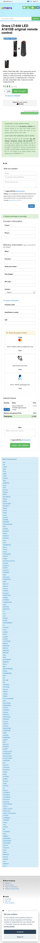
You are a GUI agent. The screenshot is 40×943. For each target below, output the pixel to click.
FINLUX (5, 556)
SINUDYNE (6, 760)
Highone (5, 586)
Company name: (10, 305)
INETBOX (6, 607)
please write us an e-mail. (15, 200)
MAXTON (6, 650)
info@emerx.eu (9, 1)
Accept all (20, 932)
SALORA (5, 735)
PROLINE (6, 719)
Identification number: (12, 312)
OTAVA (5, 696)
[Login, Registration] (28, 7)
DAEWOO (6, 522)
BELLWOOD (6, 497)
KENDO (5, 618)
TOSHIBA (6, 820)
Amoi (4, 485)
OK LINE (5, 680)
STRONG (6, 776)
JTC (4, 613)
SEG (4, 742)
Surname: (8, 259)
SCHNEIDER (7, 753)
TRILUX (5, 827)
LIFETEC (6, 627)
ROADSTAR (6, 730)
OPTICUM (6, 687)
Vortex (5, 852)
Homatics (6, 593)
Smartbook (6, 767)
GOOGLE (6, 565)
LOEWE (5, 632)
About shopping (9, 903)
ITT (4, 611)
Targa (4, 783)
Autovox (5, 490)
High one (5, 584)
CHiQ (4, 604)
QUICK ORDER (13, 95)
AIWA (4, 474)
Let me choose (9, 926)
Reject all (20, 937)
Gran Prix (6, 570)
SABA (5, 733)
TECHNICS (6, 792)
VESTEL (5, 845)
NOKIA (5, 671)
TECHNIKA (6, 795)
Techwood (6, 802)
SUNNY (5, 779)
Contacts (7, 883)
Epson (5, 547)
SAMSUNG (6, 737)
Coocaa (5, 517)
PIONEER (6, 710)
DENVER (6, 531)
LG (4, 625)
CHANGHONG (7, 602)
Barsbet (5, 492)
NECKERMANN (8, 669)
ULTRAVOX (6, 831)
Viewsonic (6, 847)
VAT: (6, 320)
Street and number (11, 266)
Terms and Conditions (11, 887)
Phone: (7, 233)
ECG (4, 542)
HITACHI (5, 591)
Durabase (6, 538)
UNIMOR (5, 836)
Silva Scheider (7, 756)
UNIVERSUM (7, 841)
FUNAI (5, 558)
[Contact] (24, 7)
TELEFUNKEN (7, 804)
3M (4, 462)
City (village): (9, 274)
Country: (8, 289)
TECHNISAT (7, 797)
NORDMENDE (7, 673)
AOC (4, 487)
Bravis (5, 510)
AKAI (4, 476)
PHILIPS (5, 707)
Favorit (5, 549)
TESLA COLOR (7, 809)
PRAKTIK (6, 714)
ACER (5, 467)
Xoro (4, 861)
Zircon (5, 866)
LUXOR (5, 639)
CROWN (5, 519)
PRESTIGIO (6, 717)
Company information (11, 300)
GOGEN (5, 563)
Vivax (4, 850)
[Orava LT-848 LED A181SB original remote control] (20, 48)
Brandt (5, 508)
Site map (7, 901)
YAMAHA (6, 864)
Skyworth (6, 765)
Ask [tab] (6, 163)
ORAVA (5, 691)
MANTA (5, 643)
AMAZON (6, 483)
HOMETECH (7, 595)
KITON (5, 620)
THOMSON (6, 818)
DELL (4, 526)
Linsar (5, 630)
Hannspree (6, 577)
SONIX (5, 772)
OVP (4, 701)
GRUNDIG (6, 572)
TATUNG (5, 786)
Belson (5, 499)
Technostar (6, 799)
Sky (4, 763)
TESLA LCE (6, 811)
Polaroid (5, 712)
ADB (4, 469)
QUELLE (5, 726)
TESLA (5, 806)
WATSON (6, 854)
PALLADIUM (7, 703)
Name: (7, 251)
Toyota (5, 822)
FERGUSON (7, 554)
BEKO (5, 494)
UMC (4, 834)
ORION (5, 694)
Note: (20, 427)
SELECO (6, 744)
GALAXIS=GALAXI (9, 561)
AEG (4, 471)
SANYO (5, 740)
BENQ (5, 501)
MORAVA (6, 662)
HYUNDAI (6, 600)
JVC (4, 616)
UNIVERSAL (7, 838)
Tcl (4, 788)
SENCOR (6, 746)
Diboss (5, 533)
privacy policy (20, 191)
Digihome (6, 536)
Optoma (5, 689)
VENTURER (6, 843)
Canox (5, 515)
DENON (5, 529)
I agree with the (15, 191)
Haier (4, 575)
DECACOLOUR (7, 524)
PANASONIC (7, 705)
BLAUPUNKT (7, 503)
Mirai (4, 657)
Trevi (4, 825)
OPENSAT (6, 685)
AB (4, 464)
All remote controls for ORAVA (29, 113)
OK (4, 678)
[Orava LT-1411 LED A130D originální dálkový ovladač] (6, 64)
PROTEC (6, 724)
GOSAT (5, 568)
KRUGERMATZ (7, 623)
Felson (5, 552)
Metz (4, 655)
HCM (4, 581)
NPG (4, 675)
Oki (4, 682)
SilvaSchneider (7, 758)
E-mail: (7, 225)
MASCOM (6, 646)
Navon (5, 664)
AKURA (5, 478)
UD (4, 829)
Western (5, 857)
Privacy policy (9, 885)
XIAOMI (5, 859)
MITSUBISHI (7, 659)
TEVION (5, 815)
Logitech (5, 636)
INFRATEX (6, 609)
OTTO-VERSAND (8, 698)
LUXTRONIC (7, 641)
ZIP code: (8, 282)
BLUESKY (6, 506)
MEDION (5, 652)
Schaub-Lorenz (7, 751)
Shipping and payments (12, 889)
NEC (4, 666)
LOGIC (5, 634)
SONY (5, 774)
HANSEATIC (7, 579)
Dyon (4, 540)
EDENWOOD (7, 545)
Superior (5, 781)
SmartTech (6, 769)
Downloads (8, 899)
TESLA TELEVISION (9, 813)
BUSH (5, 513)
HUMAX (5, 597)
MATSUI (5, 648)
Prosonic (5, 721)
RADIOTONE (7, 728)
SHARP (5, 749)
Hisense (5, 588)
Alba (4, 480)
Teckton (5, 790)
